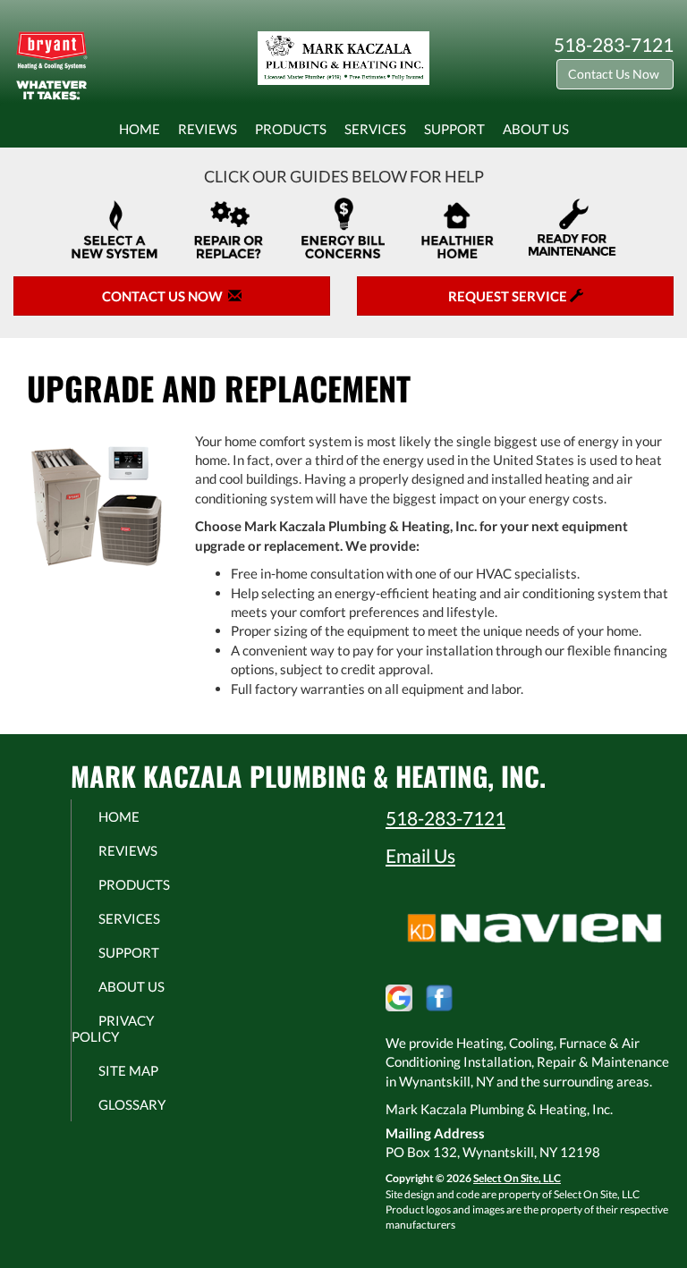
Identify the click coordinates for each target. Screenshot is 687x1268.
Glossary (131, 1104)
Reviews (207, 129)
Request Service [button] (509, 296)
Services (375, 129)
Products (291, 129)
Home (139, 129)
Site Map (128, 1070)
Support (454, 129)
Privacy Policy (113, 1028)
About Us (536, 129)
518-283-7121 (445, 818)
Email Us (420, 855)
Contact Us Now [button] (615, 73)
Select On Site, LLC (517, 1178)
